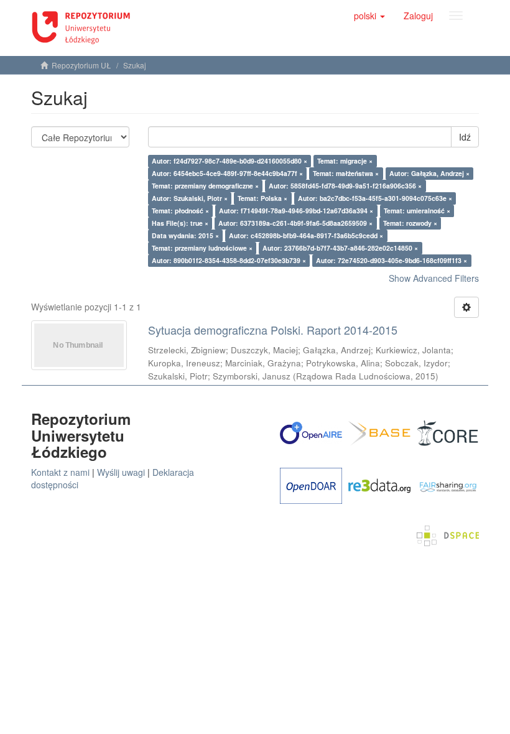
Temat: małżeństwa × (346, 173)
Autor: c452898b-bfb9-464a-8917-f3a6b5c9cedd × (306, 235)
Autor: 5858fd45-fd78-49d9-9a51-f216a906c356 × (345, 185)
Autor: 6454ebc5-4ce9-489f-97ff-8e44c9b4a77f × (227, 173)
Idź (465, 137)
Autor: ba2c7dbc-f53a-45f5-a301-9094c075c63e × (375, 198)
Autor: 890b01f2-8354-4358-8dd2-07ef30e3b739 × (229, 260)
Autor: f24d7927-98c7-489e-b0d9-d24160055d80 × (229, 160)
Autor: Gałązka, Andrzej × (429, 173)
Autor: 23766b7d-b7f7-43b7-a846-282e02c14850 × (340, 248)
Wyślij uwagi (121, 472)
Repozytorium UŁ (81, 65)
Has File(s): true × (180, 223)
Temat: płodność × (180, 210)
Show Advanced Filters (434, 278)
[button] (369, 15)
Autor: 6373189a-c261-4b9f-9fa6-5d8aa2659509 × (295, 223)
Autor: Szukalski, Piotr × (190, 198)
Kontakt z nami (60, 472)
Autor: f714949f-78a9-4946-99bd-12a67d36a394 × (296, 210)
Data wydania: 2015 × (185, 235)
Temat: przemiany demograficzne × (205, 185)
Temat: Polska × (262, 198)
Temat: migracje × (345, 160)
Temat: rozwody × (410, 223)
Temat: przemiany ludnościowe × (202, 248)
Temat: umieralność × (417, 210)
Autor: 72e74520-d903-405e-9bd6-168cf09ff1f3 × (391, 260)
